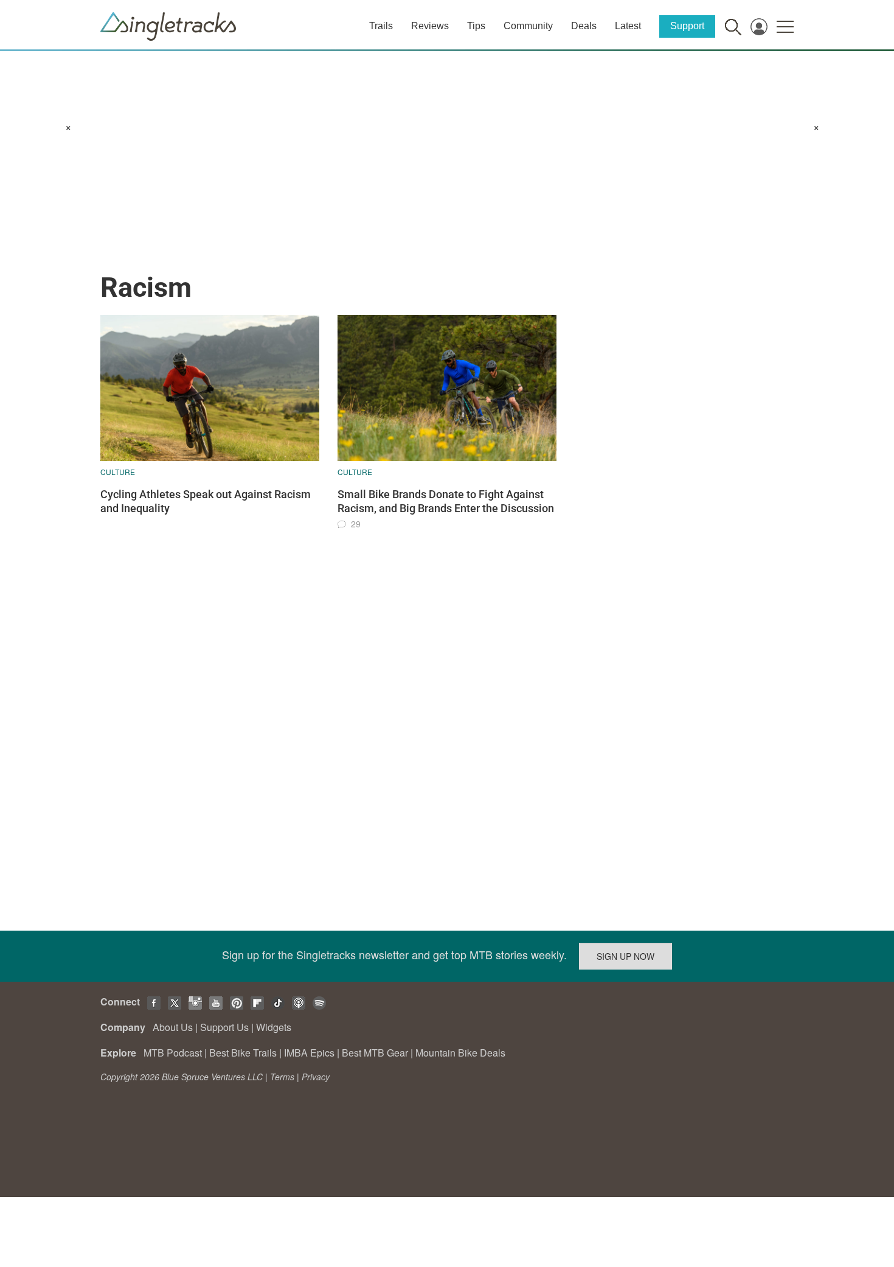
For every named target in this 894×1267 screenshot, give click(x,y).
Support (687, 26)
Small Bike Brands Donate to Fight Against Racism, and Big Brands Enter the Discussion (446, 501)
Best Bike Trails (243, 1053)
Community (528, 26)
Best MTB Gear (375, 1053)
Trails (381, 26)
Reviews (430, 26)
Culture (117, 472)
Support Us (224, 1027)
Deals (584, 26)
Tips (476, 26)
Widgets (273, 1027)
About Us (173, 1027)
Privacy (316, 1077)
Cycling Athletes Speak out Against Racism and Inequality (205, 501)
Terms (282, 1077)
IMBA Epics (309, 1053)
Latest (628, 26)
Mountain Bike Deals (460, 1053)
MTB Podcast (173, 1053)
